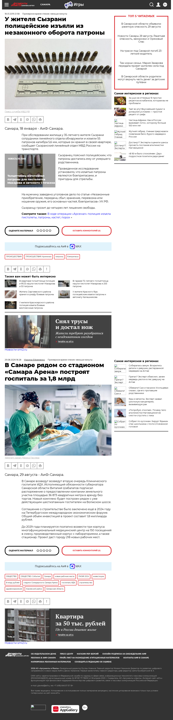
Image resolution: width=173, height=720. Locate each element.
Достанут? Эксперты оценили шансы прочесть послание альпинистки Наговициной (148, 145)
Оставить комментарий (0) (87, 231)
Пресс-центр (66, 654)
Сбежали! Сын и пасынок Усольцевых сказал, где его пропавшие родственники (148, 390)
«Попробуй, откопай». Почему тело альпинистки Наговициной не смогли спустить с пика (147, 413)
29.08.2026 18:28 (13, 359)
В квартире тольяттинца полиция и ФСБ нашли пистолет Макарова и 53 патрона (37, 284)
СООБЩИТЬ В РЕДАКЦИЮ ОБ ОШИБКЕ (93, 662)
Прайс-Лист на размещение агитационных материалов (89, 658)
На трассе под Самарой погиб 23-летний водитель (141, 52)
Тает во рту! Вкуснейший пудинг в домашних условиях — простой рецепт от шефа (147, 112)
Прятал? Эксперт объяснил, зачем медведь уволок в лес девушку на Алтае (147, 379)
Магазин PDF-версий (87, 654)
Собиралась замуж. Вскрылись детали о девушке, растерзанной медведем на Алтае (146, 368)
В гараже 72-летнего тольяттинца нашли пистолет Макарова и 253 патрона (90, 284)
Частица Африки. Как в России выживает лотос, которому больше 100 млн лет (147, 123)
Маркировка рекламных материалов (51, 662)
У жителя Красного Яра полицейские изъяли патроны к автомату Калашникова (89, 294)
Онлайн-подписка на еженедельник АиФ (124, 654)
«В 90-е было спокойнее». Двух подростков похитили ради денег (146, 155)
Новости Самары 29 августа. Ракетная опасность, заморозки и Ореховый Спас (141, 39)
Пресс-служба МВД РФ (17, 111)
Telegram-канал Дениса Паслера (22, 457)
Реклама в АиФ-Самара (43, 658)
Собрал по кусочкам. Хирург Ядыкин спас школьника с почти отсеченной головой (148, 424)
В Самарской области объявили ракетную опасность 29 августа (141, 25)
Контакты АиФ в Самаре (136, 658)
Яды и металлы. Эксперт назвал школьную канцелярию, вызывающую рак (145, 402)
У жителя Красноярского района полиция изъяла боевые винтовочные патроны (36, 305)
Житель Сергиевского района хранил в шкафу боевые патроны (36, 293)
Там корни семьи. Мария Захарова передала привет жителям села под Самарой (141, 66)
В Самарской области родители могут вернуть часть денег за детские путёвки (141, 79)
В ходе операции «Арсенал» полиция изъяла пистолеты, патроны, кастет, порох (66, 215)
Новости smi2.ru (16, 349)
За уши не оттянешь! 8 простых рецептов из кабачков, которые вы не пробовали (148, 101)
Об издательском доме (43, 654)
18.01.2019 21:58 (12, 13)
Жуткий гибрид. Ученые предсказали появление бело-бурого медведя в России (148, 134)
